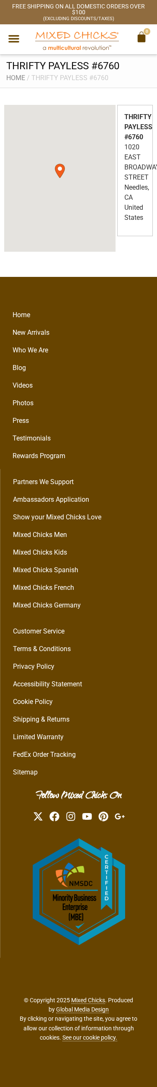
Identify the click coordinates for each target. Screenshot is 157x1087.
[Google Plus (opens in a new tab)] (120, 816)
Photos (23, 403)
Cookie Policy (33, 702)
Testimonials (32, 438)
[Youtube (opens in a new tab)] (87, 816)
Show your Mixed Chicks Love (57, 517)
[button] (14, 38)
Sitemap (25, 772)
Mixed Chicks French (43, 588)
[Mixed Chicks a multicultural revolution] (77, 40)
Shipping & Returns (41, 719)
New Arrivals (31, 332)
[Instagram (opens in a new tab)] (71, 816)
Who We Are (30, 350)
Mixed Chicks (88, 1000)
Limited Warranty (38, 737)
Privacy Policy (33, 666)
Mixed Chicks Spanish (45, 570)
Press (21, 421)
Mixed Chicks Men (40, 535)
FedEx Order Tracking (44, 755)
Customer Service (38, 631)
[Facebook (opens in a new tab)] (54, 816)
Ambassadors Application (51, 499)
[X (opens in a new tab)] (38, 816)
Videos (23, 385)
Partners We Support (43, 482)
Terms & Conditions (42, 649)
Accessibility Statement (47, 684)
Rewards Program (39, 456)
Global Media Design (82, 1009)
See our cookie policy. (89, 1037)
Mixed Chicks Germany (47, 605)
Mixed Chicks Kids (40, 552)
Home (15, 78)
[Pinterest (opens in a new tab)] (103, 816)
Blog (19, 368)
